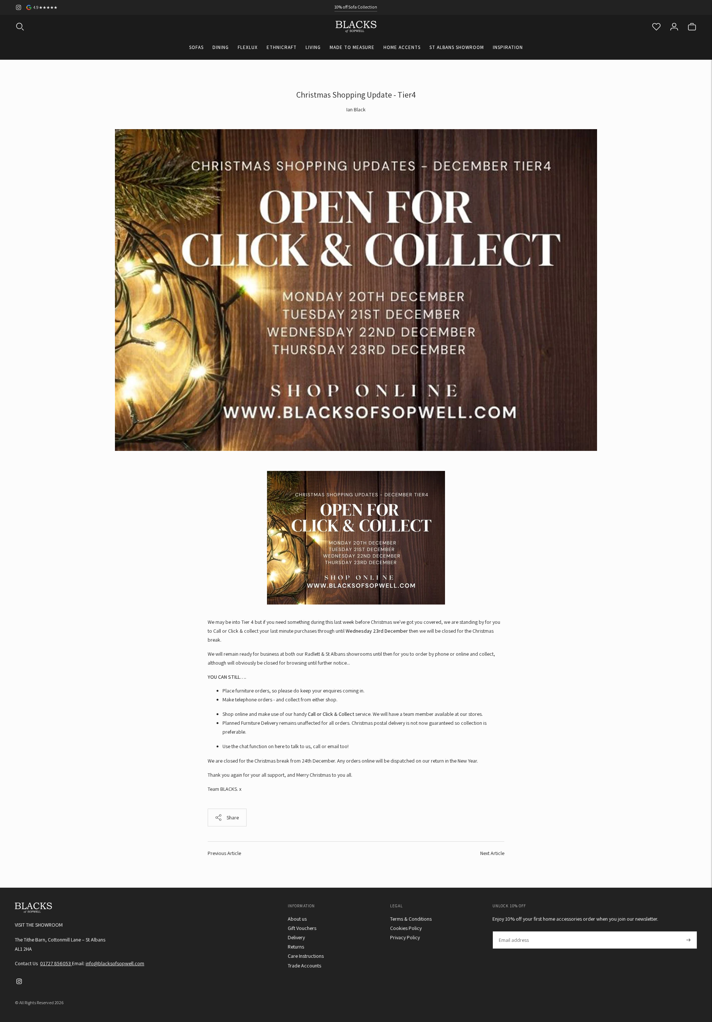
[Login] (674, 27)
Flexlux (248, 47)
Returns (296, 946)
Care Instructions (306, 956)
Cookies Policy (406, 928)
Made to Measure (352, 47)
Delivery (296, 937)
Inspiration (508, 47)
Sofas (196, 47)
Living (313, 47)
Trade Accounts (304, 965)
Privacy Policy (405, 937)
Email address (513, 931)
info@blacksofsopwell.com (115, 963)
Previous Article (224, 853)
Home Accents (402, 47)
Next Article (492, 853)
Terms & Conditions (411, 918)
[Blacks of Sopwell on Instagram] (18, 7)
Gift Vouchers (302, 928)
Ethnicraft (282, 47)
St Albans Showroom (456, 47)
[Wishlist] (656, 27)
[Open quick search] (20, 27)
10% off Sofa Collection (355, 7)
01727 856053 (56, 963)
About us (297, 918)
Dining (220, 47)
